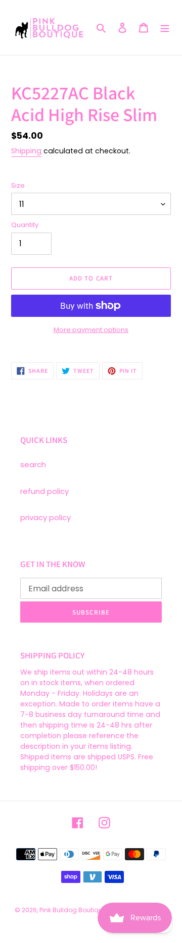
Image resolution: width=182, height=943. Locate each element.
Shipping (26, 151)
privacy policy (45, 517)
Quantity (24, 225)
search (33, 464)
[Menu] (164, 27)
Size (18, 185)
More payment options (91, 330)
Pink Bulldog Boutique (72, 910)
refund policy (44, 491)
